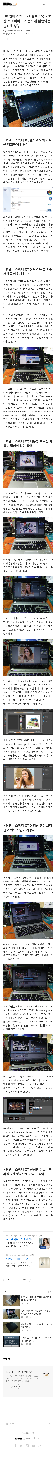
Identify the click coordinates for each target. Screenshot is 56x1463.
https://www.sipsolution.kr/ (18, 1255)
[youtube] (33, 1446)
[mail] (39, 1446)
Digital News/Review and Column (16, 30)
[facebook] (15, 1446)
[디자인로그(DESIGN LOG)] (10, 4)
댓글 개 (6, 1358)
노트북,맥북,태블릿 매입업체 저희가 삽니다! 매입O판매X (19, 1239)
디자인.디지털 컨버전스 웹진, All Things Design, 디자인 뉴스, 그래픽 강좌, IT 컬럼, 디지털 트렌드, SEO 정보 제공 (22, 1378)
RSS (32, 1433)
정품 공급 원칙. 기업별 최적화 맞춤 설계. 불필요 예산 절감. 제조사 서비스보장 (19, 1264)
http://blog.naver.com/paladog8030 (22, 1235)
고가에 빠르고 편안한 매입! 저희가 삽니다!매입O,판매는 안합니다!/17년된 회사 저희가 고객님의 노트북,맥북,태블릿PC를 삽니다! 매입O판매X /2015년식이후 (19, 1244)
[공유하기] (12, 1280)
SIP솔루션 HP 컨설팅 (17, 1259)
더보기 (50, 1291)
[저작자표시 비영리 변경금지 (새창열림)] (34, 1280)
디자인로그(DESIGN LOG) (19, 1372)
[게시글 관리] (16, 1280)
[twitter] (21, 1446)
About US (25, 1433)
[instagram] (27, 1446)
